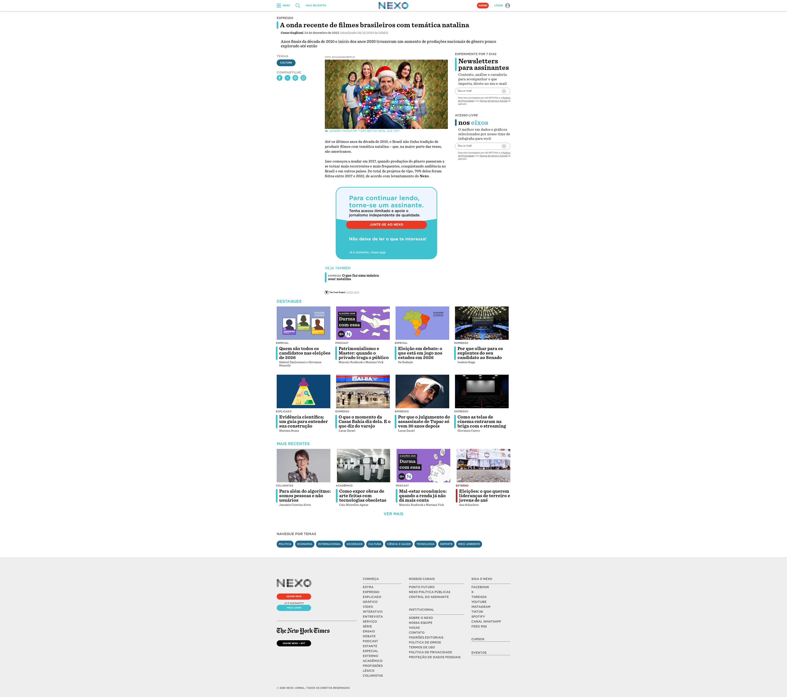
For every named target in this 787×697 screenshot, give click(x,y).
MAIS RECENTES (316, 5)
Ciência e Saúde (399, 544)
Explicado (284, 411)
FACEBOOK (480, 587)
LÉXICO (368, 670)
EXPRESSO (371, 592)
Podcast (341, 343)
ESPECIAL (370, 651)
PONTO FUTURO (421, 587)
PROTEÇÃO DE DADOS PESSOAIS (435, 657)
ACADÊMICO (372, 661)
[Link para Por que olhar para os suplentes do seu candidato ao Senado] (482, 323)
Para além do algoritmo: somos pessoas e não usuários (305, 496)
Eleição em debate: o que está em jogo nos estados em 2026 (420, 353)
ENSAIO (369, 631)
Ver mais (393, 514)
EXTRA (368, 587)
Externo (462, 485)
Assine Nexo (294, 596)
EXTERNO (370, 656)
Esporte (446, 544)
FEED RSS (479, 626)
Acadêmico (344, 485)
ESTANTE (370, 646)
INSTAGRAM (480, 606)
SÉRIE (367, 626)
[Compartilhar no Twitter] (287, 78)
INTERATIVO (372, 611)
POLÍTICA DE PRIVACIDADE (430, 652)
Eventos (479, 652)
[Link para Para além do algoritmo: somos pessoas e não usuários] (303, 465)
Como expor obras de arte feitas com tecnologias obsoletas (362, 496)
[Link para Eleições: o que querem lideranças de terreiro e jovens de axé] (483, 465)
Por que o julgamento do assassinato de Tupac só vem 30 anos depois (424, 421)
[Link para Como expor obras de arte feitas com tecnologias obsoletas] (363, 465)
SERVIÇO (370, 621)
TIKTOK (477, 611)
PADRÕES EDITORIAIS (426, 637)
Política (285, 544)
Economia (304, 544)
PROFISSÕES (373, 665)
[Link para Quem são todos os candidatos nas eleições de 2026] (303, 323)
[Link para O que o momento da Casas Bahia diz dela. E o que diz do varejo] (363, 391)
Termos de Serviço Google (493, 101)
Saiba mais (352, 292)
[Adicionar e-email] (504, 91)
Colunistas (284, 485)
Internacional (329, 544)
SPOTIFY (478, 616)
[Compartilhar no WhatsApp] (303, 78)
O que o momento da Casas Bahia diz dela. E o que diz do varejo (365, 421)
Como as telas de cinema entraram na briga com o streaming (481, 421)
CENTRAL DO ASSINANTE (429, 597)
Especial (282, 343)
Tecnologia (425, 544)
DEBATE (369, 636)
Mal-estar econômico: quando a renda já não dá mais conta (423, 496)
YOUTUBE (479, 602)
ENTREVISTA (373, 616)
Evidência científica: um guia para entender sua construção (303, 421)
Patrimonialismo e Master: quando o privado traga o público (364, 353)
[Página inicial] (393, 5)
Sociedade (355, 544)
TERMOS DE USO (422, 647)
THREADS (479, 597)
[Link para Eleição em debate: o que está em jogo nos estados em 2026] (422, 323)
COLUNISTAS (373, 675)
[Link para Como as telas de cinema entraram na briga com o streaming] (482, 391)
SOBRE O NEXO (421, 618)
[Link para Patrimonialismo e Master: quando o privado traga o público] (363, 323)
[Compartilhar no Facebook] (279, 78)
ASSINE (482, 5)
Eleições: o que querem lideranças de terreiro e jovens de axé (484, 496)
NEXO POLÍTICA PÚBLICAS (429, 592)
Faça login (294, 607)
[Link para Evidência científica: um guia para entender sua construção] (303, 391)
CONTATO (416, 632)
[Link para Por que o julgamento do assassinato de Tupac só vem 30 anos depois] (422, 391)
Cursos (477, 639)
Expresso (461, 343)
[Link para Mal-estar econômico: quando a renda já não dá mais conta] (423, 465)
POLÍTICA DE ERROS (425, 642)
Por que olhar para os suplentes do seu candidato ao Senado (480, 353)
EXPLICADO (372, 597)
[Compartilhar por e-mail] (295, 78)
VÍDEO (368, 606)
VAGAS (414, 627)
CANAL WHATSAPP (486, 621)
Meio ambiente (469, 544)
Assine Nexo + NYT (294, 643)
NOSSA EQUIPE (420, 622)
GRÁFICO (370, 602)
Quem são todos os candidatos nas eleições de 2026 (304, 353)
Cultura (286, 62)
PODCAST (370, 641)
